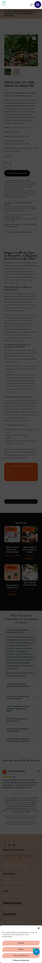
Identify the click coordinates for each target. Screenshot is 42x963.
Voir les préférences (21, 955)
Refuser (21, 949)
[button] (39, 928)
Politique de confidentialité (21, 960)
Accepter (21, 943)
